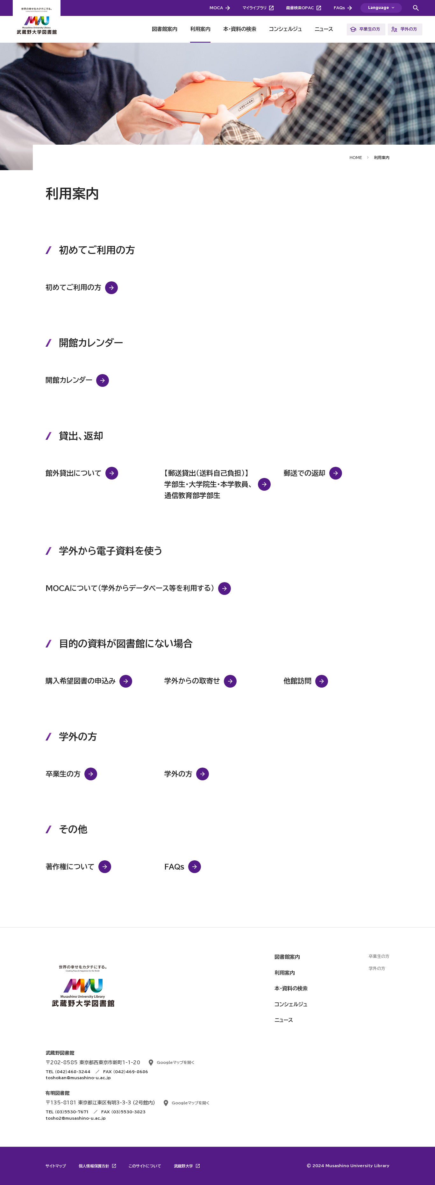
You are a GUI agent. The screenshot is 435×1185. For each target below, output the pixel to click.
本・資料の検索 (239, 29)
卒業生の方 (370, 29)
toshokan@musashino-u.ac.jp (78, 1078)
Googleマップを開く (175, 1062)
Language (378, 7)
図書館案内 (164, 29)
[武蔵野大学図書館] (37, 21)
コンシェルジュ (285, 29)
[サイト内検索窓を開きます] (416, 8)
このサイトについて (145, 1166)
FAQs (339, 8)
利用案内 (200, 29)
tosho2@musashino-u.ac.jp (76, 1118)
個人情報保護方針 (95, 1166)
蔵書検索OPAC (300, 8)
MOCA (216, 8)
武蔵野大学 (184, 1166)
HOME (356, 157)
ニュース (324, 29)
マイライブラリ (255, 8)
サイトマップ (56, 1166)
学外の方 (409, 29)
